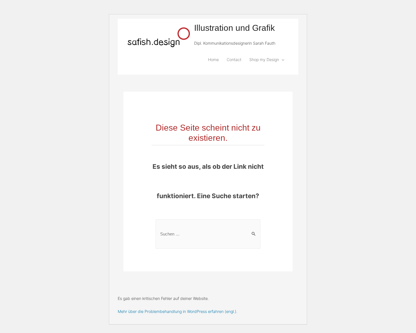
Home (213, 59)
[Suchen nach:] (208, 234)
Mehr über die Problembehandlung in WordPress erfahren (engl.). (177, 311)
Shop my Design (264, 59)
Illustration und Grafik (234, 28)
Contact (234, 59)
